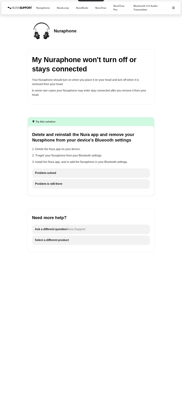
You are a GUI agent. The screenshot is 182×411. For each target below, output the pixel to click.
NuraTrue (100, 7)
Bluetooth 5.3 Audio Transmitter (145, 7)
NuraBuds (82, 7)
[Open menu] (173, 8)
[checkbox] (91, 173)
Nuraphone (43, 7)
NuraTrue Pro (118, 7)
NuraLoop (63, 7)
